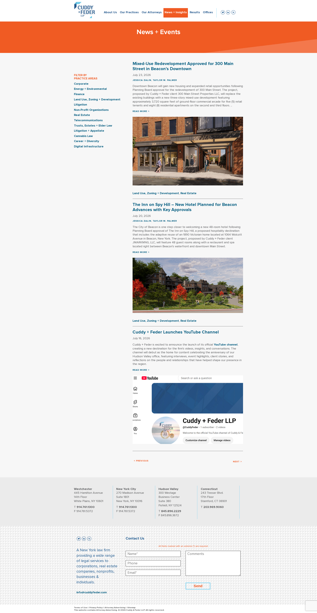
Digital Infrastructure (89, 146)
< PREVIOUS (141, 460)
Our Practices (129, 12)
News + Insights (176, 12)
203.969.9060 (213, 507)
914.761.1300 (86, 507)
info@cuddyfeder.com (91, 592)
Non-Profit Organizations (91, 110)
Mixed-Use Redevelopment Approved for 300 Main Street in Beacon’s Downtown (183, 66)
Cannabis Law (83, 136)
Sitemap (131, 607)
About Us (110, 12)
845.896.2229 (171, 511)
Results (195, 12)
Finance (79, 94)
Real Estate (82, 115)
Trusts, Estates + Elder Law (93, 125)
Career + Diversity (86, 141)
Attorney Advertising (115, 607)
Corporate (81, 84)
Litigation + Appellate (89, 130)
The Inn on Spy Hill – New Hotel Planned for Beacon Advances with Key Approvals (185, 207)
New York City (126, 489)
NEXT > (237, 461)
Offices (208, 12)
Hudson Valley (168, 489)
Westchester (83, 489)
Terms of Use (80, 607)
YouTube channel (226, 344)
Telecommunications (88, 120)
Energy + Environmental (90, 89)
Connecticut (209, 489)
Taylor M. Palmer (165, 80)
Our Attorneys (152, 12)
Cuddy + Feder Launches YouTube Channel (176, 332)
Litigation (80, 104)
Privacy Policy (96, 607)
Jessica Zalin (142, 80)
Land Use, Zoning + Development (97, 99)
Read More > (141, 111)
